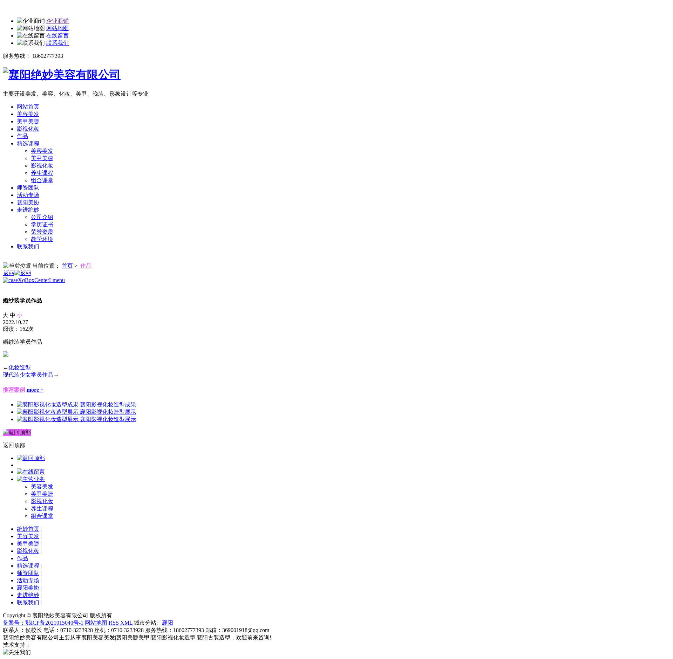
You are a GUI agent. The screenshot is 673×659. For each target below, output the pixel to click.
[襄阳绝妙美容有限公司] (62, 74)
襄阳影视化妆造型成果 (108, 404)
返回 (8, 273)
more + (35, 390)
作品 (22, 136)
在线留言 (57, 36)
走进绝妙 (28, 210)
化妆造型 (19, 367)
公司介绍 (42, 217)
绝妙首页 (28, 529)
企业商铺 (57, 21)
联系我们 (57, 43)
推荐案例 (14, 390)
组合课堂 (42, 180)
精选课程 (28, 143)
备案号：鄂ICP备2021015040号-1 (43, 623)
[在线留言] (31, 472)
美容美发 (28, 114)
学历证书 (42, 224)
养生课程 (42, 173)
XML (126, 623)
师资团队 (28, 188)
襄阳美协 (28, 202)
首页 (67, 266)
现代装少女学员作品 (28, 375)
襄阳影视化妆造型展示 (108, 412)
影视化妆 (28, 129)
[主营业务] (31, 479)
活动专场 (28, 195)
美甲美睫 (28, 121)
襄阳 (167, 623)
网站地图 (57, 28)
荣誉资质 (42, 232)
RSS (114, 623)
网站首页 (28, 107)
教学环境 (42, 239)
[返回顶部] (31, 458)
